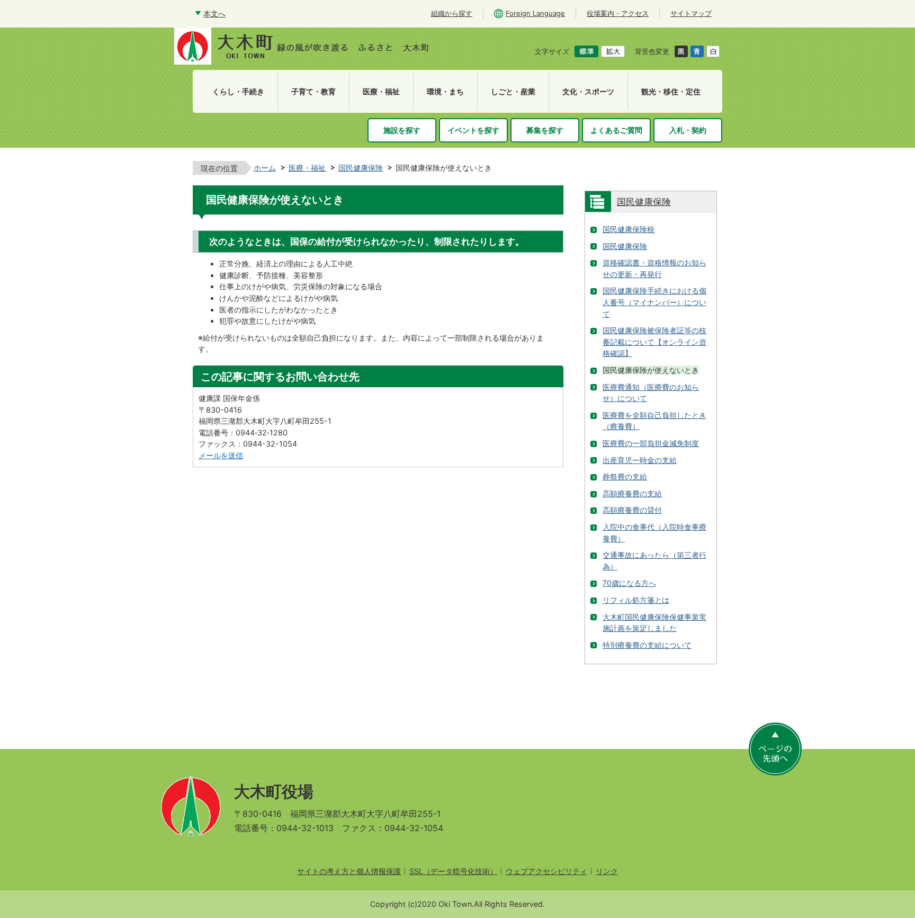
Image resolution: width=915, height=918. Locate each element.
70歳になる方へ (629, 582)
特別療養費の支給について (647, 644)
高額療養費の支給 (632, 493)
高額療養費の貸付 (632, 509)
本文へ (214, 13)
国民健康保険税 (628, 229)
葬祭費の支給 (625, 476)
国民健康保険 (360, 167)
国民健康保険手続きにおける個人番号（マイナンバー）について (654, 302)
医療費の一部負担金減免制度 (651, 443)
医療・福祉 (307, 167)
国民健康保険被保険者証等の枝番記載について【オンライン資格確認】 (654, 342)
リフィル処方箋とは (636, 599)
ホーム (265, 167)
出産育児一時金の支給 (640, 460)
